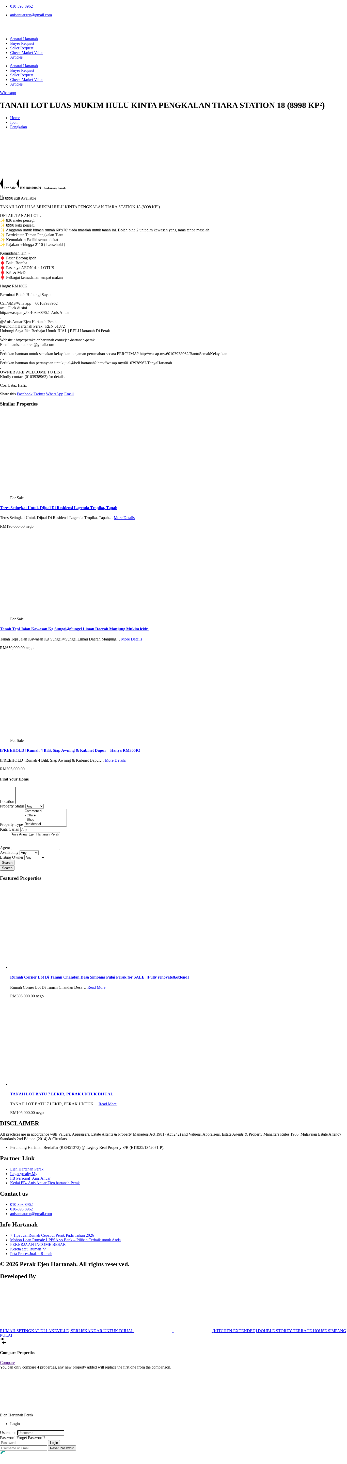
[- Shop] (45, 820)
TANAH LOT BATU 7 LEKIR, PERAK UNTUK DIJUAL (61, 1094)
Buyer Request (22, 43)
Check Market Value (26, 52)
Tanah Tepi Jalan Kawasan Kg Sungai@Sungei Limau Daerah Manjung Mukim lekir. (74, 629)
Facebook (25, 394)
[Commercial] (45, 811)
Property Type (12, 824)
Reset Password (62, 1448)
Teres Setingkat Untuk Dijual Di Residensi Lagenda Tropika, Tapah (58, 508)
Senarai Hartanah (24, 39)
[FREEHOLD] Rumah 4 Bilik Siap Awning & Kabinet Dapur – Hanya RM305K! (70, 750)
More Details (124, 517)
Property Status (12, 806)
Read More (96, 987)
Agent (5, 848)
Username (8, 1432)
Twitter (39, 394)
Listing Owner (11, 857)
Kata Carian (10, 829)
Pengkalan (18, 127)
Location (7, 801)
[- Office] (45, 815)
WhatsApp (54, 394)
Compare (7, 1362)
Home (15, 118)
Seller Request (21, 48)
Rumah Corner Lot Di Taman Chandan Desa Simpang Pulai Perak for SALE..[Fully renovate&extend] (99, 977)
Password (7, 1437)
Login (54, 1443)
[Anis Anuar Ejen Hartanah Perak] (35, 834)
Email (69, 394)
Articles (16, 57)
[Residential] (45, 824)
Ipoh (14, 122)
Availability (9, 852)
